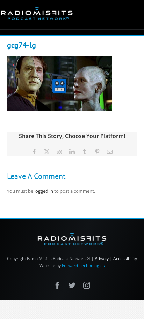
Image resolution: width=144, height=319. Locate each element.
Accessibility (125, 258)
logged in (43, 191)
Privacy (102, 258)
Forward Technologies (83, 265)
